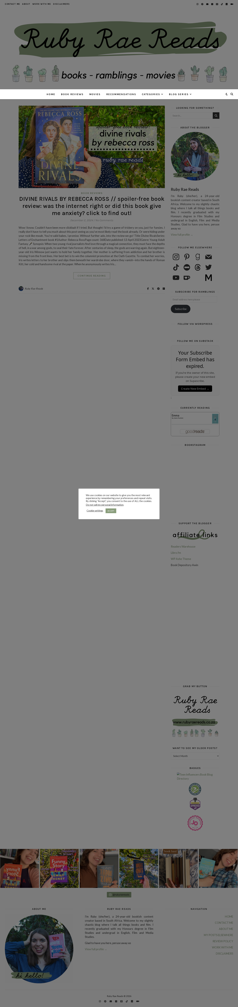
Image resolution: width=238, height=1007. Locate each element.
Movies (95, 94)
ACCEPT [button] (111, 511)
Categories (151, 94)
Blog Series (179, 94)
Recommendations (121, 94)
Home (50, 94)
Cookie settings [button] (95, 510)
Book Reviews (72, 94)
